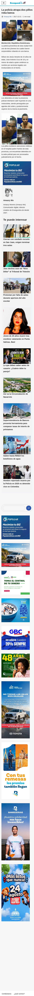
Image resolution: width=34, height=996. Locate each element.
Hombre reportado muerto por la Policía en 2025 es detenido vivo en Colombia (16, 484)
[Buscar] (28, 508)
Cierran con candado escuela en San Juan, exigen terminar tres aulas (16, 242)
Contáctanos (6, 994)
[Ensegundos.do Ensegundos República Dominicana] (18, 3)
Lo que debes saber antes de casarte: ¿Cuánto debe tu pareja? (16, 368)
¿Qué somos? (19, 994)
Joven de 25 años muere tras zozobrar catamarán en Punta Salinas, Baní (16, 339)
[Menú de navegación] (3, 2)
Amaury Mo (8, 16)
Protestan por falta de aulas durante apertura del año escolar (15, 298)
